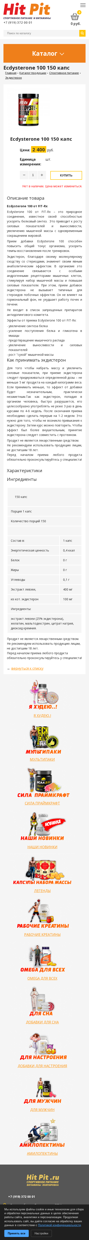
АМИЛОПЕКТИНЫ (42, 1153)
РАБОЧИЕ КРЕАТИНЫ (42, 934)
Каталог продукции (32, 73)
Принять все (16, 1233)
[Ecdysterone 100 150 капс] (30, 112)
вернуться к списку (27, 668)
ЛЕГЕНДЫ (42, 890)
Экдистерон (13, 78)
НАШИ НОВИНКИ (42, 847)
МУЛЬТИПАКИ (42, 759)
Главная (10, 73)
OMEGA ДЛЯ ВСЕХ (42, 978)
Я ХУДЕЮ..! (42, 715)
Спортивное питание (64, 73)
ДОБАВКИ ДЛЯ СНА (42, 1022)
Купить (66, 175)
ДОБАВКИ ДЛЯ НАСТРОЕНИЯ (42, 1066)
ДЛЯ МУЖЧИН (42, 1109)
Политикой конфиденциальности (59, 1225)
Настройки (41, 1233)
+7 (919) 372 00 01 (17, 22)
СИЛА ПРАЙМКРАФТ (42, 803)
